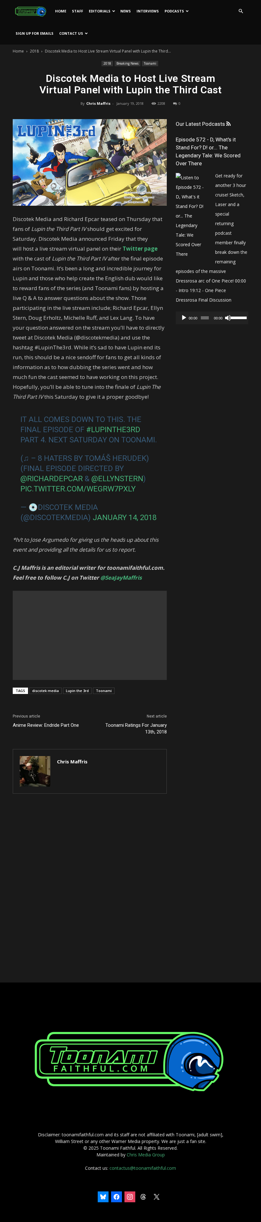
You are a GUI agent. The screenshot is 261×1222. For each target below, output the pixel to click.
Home (60, 11)
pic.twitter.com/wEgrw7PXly (78, 488)
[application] (212, 317)
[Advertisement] (90, 635)
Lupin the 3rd (77, 690)
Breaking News (127, 63)
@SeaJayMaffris (121, 577)
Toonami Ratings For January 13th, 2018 (136, 728)
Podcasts (174, 11)
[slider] (238, 317)
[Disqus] (90, 888)
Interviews (148, 11)
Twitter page (140, 248)
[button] (240, 11)
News (125, 11)
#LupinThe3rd (113, 429)
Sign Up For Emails (34, 33)
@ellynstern (117, 478)
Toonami (150, 63)
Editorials (99, 11)
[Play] (184, 318)
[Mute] (228, 318)
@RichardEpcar (51, 478)
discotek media (45, 690)
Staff (77, 11)
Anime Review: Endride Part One (46, 725)
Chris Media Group (146, 1155)
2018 (34, 51)
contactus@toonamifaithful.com (142, 1168)
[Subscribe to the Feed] (228, 124)
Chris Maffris (98, 103)
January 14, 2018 (125, 517)
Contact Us (71, 33)
